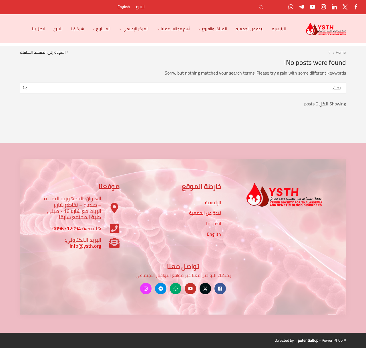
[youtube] (312, 7)
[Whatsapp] (290, 7)
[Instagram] (323, 7)
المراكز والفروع (214, 29)
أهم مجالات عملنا (175, 29)
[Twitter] (345, 7)
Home (341, 52)
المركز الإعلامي (136, 29)
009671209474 (69, 228)
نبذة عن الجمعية (249, 29)
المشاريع (103, 29)
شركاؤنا (77, 29)
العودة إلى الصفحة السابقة (43, 52)
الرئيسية (279, 29)
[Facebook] (356, 7)
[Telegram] (301, 7)
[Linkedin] (334, 7)
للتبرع (140, 7)
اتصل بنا (38, 29)
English (124, 7)
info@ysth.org (85, 246)
